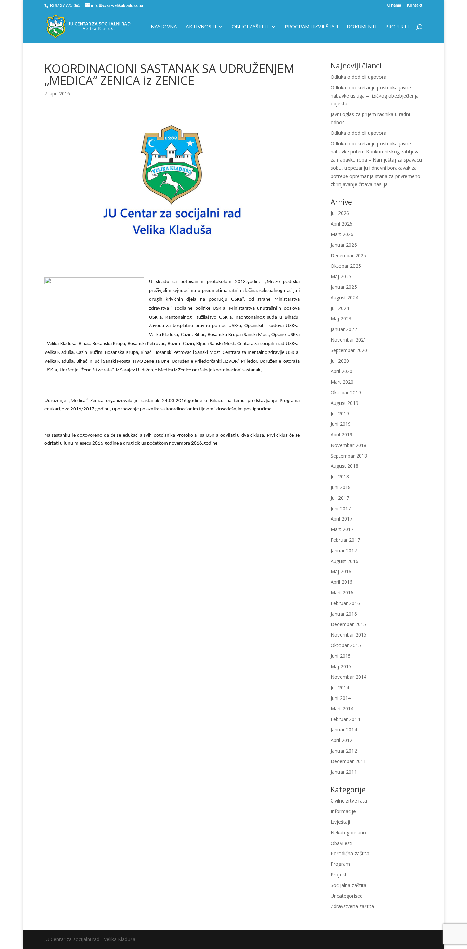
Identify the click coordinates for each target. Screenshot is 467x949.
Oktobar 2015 (346, 645)
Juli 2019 (340, 413)
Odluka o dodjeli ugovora (358, 77)
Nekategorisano (348, 832)
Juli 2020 (340, 361)
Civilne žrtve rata (349, 800)
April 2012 (341, 740)
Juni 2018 (341, 487)
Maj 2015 (341, 666)
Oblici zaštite (250, 26)
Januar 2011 (344, 772)
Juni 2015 (341, 656)
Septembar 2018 (349, 455)
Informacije (343, 811)
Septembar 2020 (349, 350)
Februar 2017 (345, 540)
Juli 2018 (340, 476)
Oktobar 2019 (346, 392)
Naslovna (164, 26)
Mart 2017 (342, 529)
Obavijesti (341, 843)
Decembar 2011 (348, 761)
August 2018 (344, 466)
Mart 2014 (342, 708)
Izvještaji (340, 822)
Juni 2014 (341, 698)
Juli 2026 (340, 213)
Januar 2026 (344, 245)
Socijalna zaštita (348, 885)
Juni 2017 (341, 508)
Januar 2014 (344, 729)
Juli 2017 (340, 498)
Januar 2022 (344, 329)
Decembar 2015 (348, 624)
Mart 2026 (342, 234)
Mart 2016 (342, 592)
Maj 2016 (341, 571)
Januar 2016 (344, 614)
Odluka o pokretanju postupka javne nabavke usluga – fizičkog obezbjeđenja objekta (375, 95)
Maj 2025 (341, 276)
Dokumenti (362, 26)
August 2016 (344, 561)
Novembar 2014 (348, 677)
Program (340, 864)
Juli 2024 (340, 308)
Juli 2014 (340, 687)
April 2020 (341, 371)
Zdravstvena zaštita (352, 906)
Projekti (397, 26)
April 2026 (341, 223)
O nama (394, 5)
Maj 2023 (341, 318)
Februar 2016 (345, 603)
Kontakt (415, 5)
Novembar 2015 (348, 634)
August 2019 (344, 403)
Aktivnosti (201, 26)
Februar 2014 (345, 719)
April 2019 (341, 434)
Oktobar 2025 (346, 265)
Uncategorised (347, 896)
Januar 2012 (344, 750)
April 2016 (341, 582)
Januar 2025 (344, 287)
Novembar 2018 (348, 445)
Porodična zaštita (350, 853)
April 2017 (341, 518)
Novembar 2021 (348, 339)
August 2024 (344, 297)
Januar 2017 (344, 550)
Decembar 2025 (348, 255)
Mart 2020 (342, 382)
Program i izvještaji (311, 26)
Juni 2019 (341, 424)
